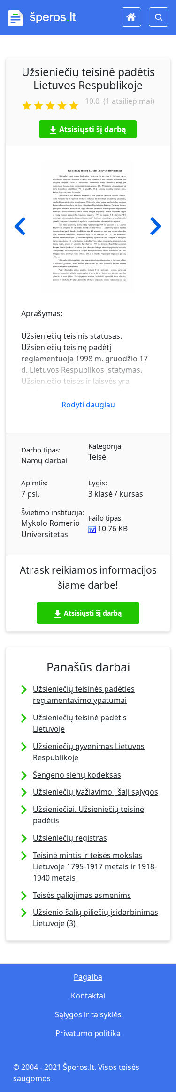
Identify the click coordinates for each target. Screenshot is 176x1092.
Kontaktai (88, 996)
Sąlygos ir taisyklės (88, 1014)
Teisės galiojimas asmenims (82, 895)
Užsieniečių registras (70, 838)
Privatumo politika (88, 1033)
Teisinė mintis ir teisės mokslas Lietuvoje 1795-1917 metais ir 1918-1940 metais (95, 866)
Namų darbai (44, 460)
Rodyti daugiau (88, 404)
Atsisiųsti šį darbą (92, 129)
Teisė (97, 457)
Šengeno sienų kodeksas (77, 775)
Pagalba (88, 977)
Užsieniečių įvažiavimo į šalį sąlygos (95, 792)
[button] (20, 226)
